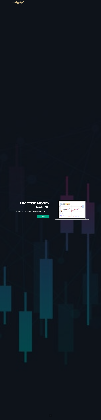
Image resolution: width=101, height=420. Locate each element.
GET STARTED (43, 216)
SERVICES (60, 3)
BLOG (67, 3)
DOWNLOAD (84, 3)
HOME (54, 3)
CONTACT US (75, 3)
